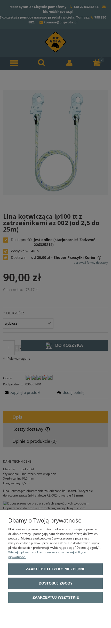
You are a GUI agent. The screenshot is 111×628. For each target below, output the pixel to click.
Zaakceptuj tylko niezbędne (55, 569)
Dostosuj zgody (56, 583)
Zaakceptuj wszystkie (56, 597)
